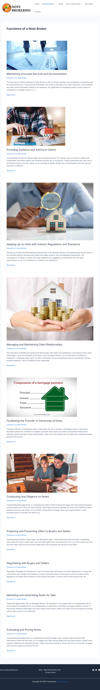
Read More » (11, 95)
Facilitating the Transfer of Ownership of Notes (35, 420)
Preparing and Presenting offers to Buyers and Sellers (39, 531)
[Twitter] (96, 670)
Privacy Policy (50, 672)
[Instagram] (99, 670)
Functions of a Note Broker (17, 78)
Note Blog (88, 4)
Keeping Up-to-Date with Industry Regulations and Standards (43, 244)
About (61, 4)
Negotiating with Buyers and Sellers (28, 563)
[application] (54, 4)
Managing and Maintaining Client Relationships (34, 344)
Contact (38, 12)
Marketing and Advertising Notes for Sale (31, 595)
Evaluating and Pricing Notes (24, 629)
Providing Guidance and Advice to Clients (31, 149)
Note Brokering (48, 4)
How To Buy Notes (73, 4)
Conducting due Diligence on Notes (28, 496)
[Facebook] (93, 670)
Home (37, 4)
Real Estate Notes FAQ (52, 670)
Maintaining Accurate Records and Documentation (37, 73)
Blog (40, 670)
